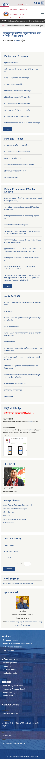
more (8, 129)
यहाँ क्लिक (17, 40)
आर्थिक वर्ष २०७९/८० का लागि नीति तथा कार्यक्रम (17, 97)
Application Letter (10, 673)
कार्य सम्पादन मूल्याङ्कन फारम (12, 326)
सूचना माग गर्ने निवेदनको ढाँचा (22, 625)
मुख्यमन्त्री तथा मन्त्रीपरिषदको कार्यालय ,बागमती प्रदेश (18, 505)
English (20, 4)
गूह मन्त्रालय (6, 516)
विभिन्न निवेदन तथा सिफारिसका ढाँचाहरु (15, 383)
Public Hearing (9, 692)
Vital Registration (10, 663)
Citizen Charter (9, 670)
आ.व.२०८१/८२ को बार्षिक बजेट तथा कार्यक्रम (16, 78)
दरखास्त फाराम (8, 311)
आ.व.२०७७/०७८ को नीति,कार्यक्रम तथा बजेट (16, 116)
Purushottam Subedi (11, 551)
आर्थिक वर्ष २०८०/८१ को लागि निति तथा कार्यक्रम (17, 91)
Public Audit (8, 696)
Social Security (9, 666)
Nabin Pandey (9, 545)
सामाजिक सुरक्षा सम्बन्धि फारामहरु (13, 390)
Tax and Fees (8, 650)
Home (3, 26)
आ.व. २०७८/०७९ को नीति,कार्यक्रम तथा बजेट (17, 110)
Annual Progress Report (13, 686)
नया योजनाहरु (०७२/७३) (11, 177)
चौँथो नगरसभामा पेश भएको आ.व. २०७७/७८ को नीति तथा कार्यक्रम (22, 123)
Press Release (9, 558)
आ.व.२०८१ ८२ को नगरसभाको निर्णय (14, 84)
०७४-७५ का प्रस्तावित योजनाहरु (13, 158)
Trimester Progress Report (14, 689)
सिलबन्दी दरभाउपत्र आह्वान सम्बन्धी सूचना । (16, 225)
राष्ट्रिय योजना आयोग (9, 512)
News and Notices (10, 640)
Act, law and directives (12, 647)
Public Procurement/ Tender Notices (18, 643)
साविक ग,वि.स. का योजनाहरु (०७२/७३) (15, 171)
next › (27, 564)
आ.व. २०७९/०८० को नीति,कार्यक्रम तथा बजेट (17, 103)
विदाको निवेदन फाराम (9, 342)
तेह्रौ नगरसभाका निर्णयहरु (11, 62)
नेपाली (27, 4)
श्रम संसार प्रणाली (8, 523)
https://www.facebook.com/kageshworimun (18, 583)
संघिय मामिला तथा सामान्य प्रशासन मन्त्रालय (15, 509)
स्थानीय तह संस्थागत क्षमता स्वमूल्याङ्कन (14, 519)
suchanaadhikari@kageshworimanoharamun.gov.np (24, 622)
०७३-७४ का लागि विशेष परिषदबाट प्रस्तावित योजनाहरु (19, 164)
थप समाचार (9, 569)
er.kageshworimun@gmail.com (14, 743)
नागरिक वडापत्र (8, 396)
